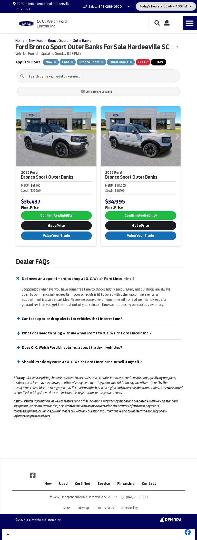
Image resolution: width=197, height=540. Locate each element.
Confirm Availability (56, 215)
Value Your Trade (56, 236)
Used (63, 483)
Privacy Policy (105, 508)
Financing (126, 483)
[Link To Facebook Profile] (33, 475)
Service (103, 483)
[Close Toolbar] (9, 534)
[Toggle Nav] (190, 23)
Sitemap (83, 508)
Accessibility (129, 508)
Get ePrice (56, 226)
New (48, 483)
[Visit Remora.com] (171, 521)
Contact (149, 483)
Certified (82, 483)
